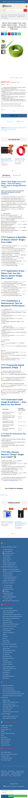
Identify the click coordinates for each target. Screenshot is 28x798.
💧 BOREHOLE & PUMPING (7, 685)
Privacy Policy (11, 771)
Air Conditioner (4, 727)
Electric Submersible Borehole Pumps (11, 691)
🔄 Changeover (6, 591)
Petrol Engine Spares (6, 759)
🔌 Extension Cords (7, 598)
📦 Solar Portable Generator (9, 562)
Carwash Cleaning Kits (8, 612)
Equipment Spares (5, 756)
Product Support (17, 775)
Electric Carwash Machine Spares (11, 624)
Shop (13, 1)
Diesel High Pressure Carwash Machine (12, 614)
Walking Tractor (6, 648)
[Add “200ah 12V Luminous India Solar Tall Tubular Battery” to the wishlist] (10, 519)
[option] (3, 41)
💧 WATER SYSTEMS (5, 713)
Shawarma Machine (5, 741)
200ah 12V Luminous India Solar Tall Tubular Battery (7, 522)
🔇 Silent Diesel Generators (9, 578)
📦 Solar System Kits (7, 555)
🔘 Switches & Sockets (8, 593)
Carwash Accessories (8, 622)
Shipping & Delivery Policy (17, 772)
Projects (9, 1)
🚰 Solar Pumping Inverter (9, 564)
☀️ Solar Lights (6, 560)
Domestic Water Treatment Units (10, 716)
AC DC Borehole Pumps (8, 687)
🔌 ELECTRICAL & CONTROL (7, 582)
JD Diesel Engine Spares (6, 758)
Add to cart (14, 115)
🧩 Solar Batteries (7, 558)
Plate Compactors (7, 630)
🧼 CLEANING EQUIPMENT (7, 608)
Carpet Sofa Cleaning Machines (10, 610)
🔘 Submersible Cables (8, 589)
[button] (20, 121)
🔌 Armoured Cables (7, 585)
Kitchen (3, 731)
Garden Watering (7, 709)
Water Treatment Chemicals (9, 718)
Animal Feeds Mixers (7, 652)
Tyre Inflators (6, 674)
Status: (2, 84)
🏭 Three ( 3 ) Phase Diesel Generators (12, 571)
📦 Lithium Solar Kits (8, 549)
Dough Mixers (4, 737)
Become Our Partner (20, 1)
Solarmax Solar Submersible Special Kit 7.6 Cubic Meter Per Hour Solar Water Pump (21, 523)
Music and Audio (5, 743)
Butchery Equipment (6, 739)
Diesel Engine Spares (6, 752)
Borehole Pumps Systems (9, 689)
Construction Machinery (8, 628)
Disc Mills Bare (6, 654)
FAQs (10, 775)
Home (2, 14)
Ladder (4, 634)
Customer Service (5, 774)
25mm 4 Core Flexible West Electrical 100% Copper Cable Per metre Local (6, 160)
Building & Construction (12, 127)
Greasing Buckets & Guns (8, 676)
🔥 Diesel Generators (8, 575)
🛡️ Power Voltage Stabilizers (9, 596)
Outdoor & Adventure (6, 744)
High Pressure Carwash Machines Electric (12, 616)
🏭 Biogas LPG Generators (9, 580)
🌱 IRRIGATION (4, 697)
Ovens (2, 735)
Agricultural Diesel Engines (9, 650)
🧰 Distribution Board (8, 594)
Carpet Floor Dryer (7, 620)
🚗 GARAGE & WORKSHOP (7, 664)
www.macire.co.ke (13, 480)
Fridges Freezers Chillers (7, 725)
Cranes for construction (8, 632)
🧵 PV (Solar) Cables (7, 587)
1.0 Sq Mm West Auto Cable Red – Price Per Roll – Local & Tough (20, 159)
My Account (3, 771)
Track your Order (20, 771)
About (4, 1)
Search (25, 10)
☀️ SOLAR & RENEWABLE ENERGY (9, 546)
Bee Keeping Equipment (8, 658)
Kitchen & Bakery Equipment (8, 733)
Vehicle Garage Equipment (9, 666)
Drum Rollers (6, 640)
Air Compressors (6, 670)
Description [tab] (6, 175)
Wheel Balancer (6, 672)
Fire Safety (5, 636)
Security (5, 638)
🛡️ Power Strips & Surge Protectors (11, 600)
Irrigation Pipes (6, 700)
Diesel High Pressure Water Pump (10, 705)
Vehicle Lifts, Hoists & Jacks (9, 668)
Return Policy (4, 775)
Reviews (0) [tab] (17, 175)
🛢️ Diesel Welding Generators (10, 577)
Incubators (5, 660)
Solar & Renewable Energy (10, 129)
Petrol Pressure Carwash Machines (11, 618)
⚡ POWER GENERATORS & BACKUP (9, 566)
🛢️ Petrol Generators (8, 573)
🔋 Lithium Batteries (7, 551)
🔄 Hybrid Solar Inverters (8, 553)
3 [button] (15, 170)
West (5, 31)
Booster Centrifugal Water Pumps (10, 702)
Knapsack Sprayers (7, 662)
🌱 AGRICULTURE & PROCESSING (8, 644)
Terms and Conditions (16, 774)
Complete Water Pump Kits (9, 704)
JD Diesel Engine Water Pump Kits (11, 711)
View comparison (7, 796)
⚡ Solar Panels (6, 557)
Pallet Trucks (6, 678)
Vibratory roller (6, 642)
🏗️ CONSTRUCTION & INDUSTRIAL (9, 626)
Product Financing (5, 772)
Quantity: (3, 109)
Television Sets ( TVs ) (6, 729)
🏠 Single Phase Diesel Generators (11, 569)
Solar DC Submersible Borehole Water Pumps (13, 693)
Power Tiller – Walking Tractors (10, 646)
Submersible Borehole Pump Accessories (12, 695)
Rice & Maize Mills (7, 656)
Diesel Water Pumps (7, 707)
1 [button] (12, 170)
